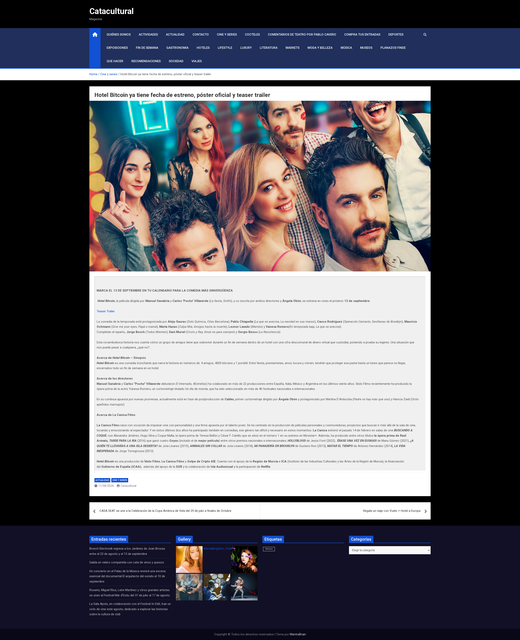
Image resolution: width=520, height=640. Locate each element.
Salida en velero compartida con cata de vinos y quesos (126, 562)
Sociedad (176, 61)
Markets (292, 48)
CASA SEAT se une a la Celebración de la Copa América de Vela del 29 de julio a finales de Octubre (165, 511)
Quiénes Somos (119, 34)
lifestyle (225, 48)
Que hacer (115, 61)
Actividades (148, 34)
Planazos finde (393, 48)
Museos (366, 48)
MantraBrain (298, 634)
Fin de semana (147, 48)
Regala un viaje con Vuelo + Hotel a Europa (391, 511)
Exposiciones (117, 48)
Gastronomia (177, 48)
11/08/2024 (106, 485)
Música (346, 48)
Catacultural (111, 11)
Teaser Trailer (106, 311)
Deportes (395, 34)
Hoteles (203, 48)
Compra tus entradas (362, 34)
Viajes (197, 61)
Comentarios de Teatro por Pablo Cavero (302, 34)
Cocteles (252, 34)
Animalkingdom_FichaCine (221, 548)
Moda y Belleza (320, 48)
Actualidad (175, 34)
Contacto (201, 34)
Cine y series (227, 34)
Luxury (246, 48)
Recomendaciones (146, 61)
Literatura (268, 48)
